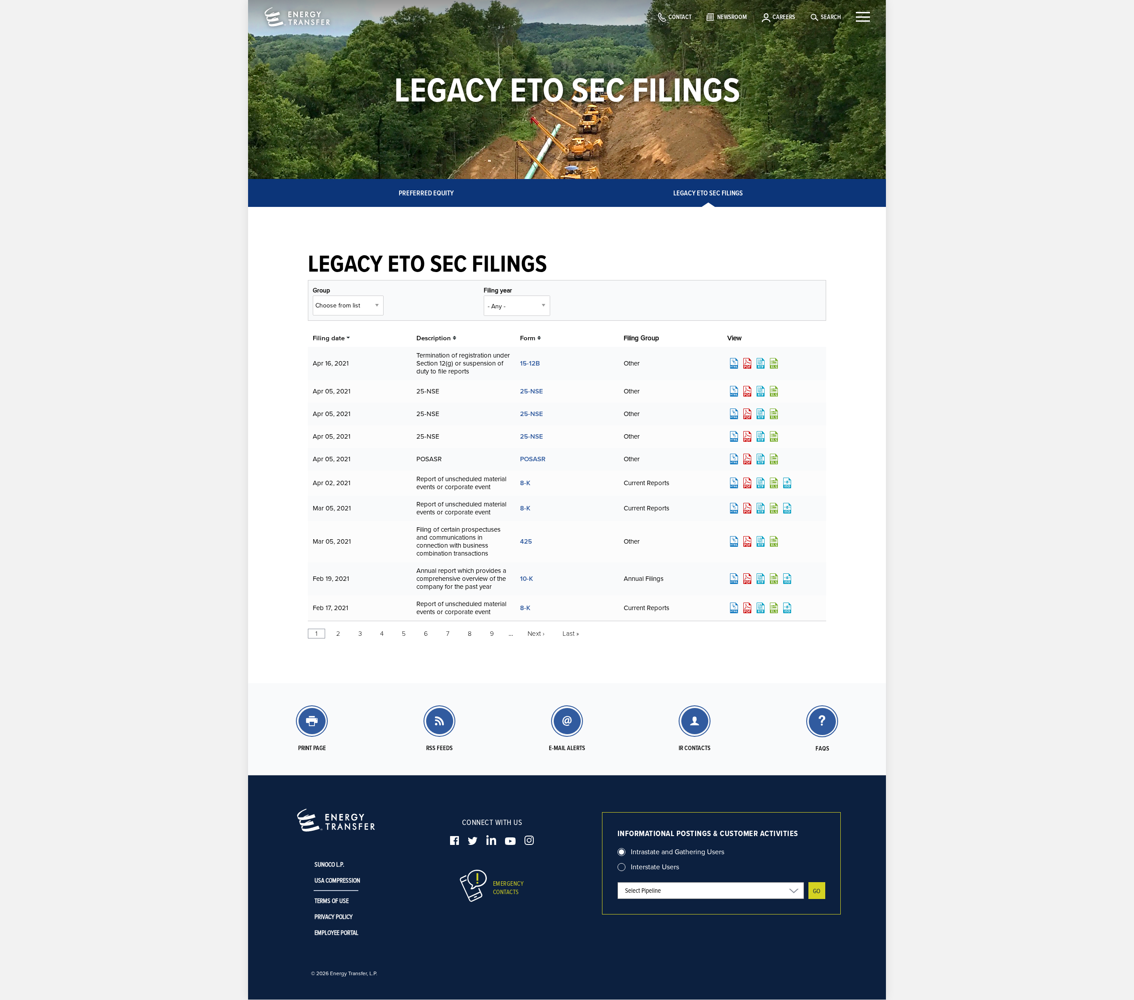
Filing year (498, 290)
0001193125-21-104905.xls (774, 483)
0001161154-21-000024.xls (774, 608)
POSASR (532, 459)
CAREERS (784, 16)
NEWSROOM (732, 16)
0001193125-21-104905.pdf (747, 483)
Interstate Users (655, 867)
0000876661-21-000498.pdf (747, 413)
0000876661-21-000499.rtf (760, 436)
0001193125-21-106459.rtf (760, 459)
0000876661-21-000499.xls (774, 436)
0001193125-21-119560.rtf (760, 363)
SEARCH (831, 16)
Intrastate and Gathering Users (677, 851)
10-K (526, 578)
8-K (525, 483)
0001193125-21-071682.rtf (760, 541)
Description (433, 338)
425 (526, 541)
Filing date (329, 338)
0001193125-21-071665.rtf (760, 508)
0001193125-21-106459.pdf (747, 459)
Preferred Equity (426, 193)
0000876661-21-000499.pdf (747, 436)
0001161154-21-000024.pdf (747, 608)
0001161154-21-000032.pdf (747, 578)
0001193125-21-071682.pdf (747, 541)
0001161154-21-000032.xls (774, 578)
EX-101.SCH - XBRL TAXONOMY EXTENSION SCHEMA (787, 483)
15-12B (530, 363)
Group (321, 290)
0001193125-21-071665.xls (774, 508)
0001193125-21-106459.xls (774, 459)
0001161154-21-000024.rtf (760, 608)
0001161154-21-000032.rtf (760, 578)
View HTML (734, 363)
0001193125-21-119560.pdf (747, 363)
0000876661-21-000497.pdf (747, 391)
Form (528, 338)
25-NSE (531, 391)
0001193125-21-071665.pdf (747, 508)
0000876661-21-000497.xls (774, 391)
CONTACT (679, 16)
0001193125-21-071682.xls (774, 541)
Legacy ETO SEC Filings (708, 193)
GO (816, 890)
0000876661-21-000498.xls (774, 413)
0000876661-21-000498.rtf (760, 413)
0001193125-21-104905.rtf (760, 483)
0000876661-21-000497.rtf (760, 391)
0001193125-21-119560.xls (774, 363)
